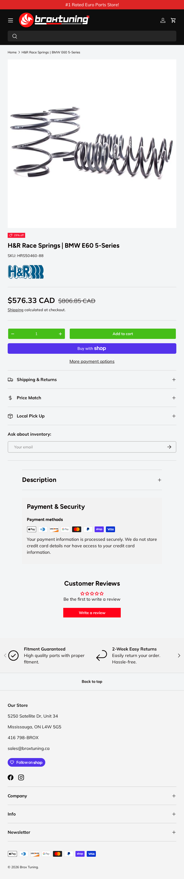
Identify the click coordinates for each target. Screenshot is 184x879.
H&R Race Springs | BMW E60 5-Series (51, 52)
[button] (173, 20)
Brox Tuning (29, 867)
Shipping (15, 309)
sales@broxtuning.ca (29, 748)
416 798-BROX (23, 737)
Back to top (92, 681)
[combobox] (92, 36)
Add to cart (123, 333)
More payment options (92, 361)
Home (12, 52)
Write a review (92, 612)
